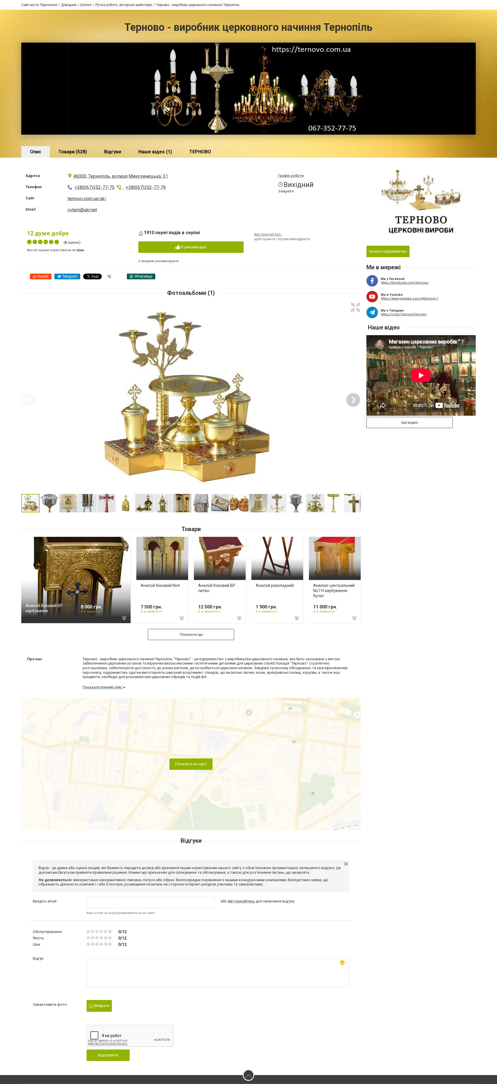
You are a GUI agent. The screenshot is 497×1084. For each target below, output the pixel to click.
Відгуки (112, 151)
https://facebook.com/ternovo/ (405, 283)
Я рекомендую (193, 247)
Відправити (108, 1055)
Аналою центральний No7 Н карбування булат (334, 590)
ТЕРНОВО (200, 151)
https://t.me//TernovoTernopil (403, 314)
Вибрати (101, 1005)
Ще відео (410, 422)
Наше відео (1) (155, 151)
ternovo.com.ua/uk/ (87, 198)
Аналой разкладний (275, 585)
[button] (355, 307)
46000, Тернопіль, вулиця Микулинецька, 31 (120, 176)
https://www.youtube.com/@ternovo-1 (409, 298)
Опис (35, 151)
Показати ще (191, 634)
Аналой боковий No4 (160, 585)
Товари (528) (72, 151)
